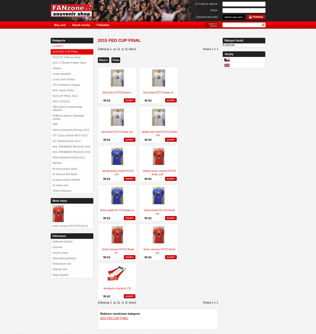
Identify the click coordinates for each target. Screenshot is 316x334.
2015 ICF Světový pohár (66, 57)
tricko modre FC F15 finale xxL (159, 212)
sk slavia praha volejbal (66, 179)
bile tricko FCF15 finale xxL (117, 131)
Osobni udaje (60, 252)
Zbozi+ (103, 60)
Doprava (57, 247)
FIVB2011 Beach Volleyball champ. (68, 117)
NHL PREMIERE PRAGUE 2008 (71, 146)
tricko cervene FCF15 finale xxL (160, 251)
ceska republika (61, 73)
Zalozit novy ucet (233, 17)
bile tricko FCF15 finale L (117, 92)
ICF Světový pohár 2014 (66, 141)
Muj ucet (60, 25)
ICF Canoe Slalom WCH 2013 (69, 135)
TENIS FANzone (61, 190)
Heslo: (214, 10)
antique (56, 68)
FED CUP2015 (61, 101)
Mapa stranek (60, 274)
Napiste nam (59, 269)
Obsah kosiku (81, 25)
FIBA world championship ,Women (67, 108)
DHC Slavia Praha (63, 90)
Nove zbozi (59, 200)
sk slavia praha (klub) (64, 168)
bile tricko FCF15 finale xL (158, 92)
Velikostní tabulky (62, 241)
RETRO (56, 163)
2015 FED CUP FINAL (114, 318)
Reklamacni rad (61, 263)
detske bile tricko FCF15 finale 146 (159, 133)
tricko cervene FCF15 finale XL (118, 251)
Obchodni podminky (64, 258)
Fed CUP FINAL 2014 (65, 96)
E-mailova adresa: (207, 3)
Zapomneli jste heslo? (207, 16)
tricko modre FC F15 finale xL (117, 210)
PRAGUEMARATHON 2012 (68, 157)
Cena (115, 60)
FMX (55, 124)
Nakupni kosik (233, 40)
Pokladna (103, 25)
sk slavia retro (60, 185)
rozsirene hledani (212, 25)
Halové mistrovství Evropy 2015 (70, 129)
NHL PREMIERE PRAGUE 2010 (71, 152)
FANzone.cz (74, 10)
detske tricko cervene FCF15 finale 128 (159, 172)
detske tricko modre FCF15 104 (118, 172)
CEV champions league (66, 84)
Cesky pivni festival (63, 79)
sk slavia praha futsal (64, 174)
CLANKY (57, 46)
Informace (59, 236)
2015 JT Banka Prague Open (69, 62)
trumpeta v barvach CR (117, 288)
